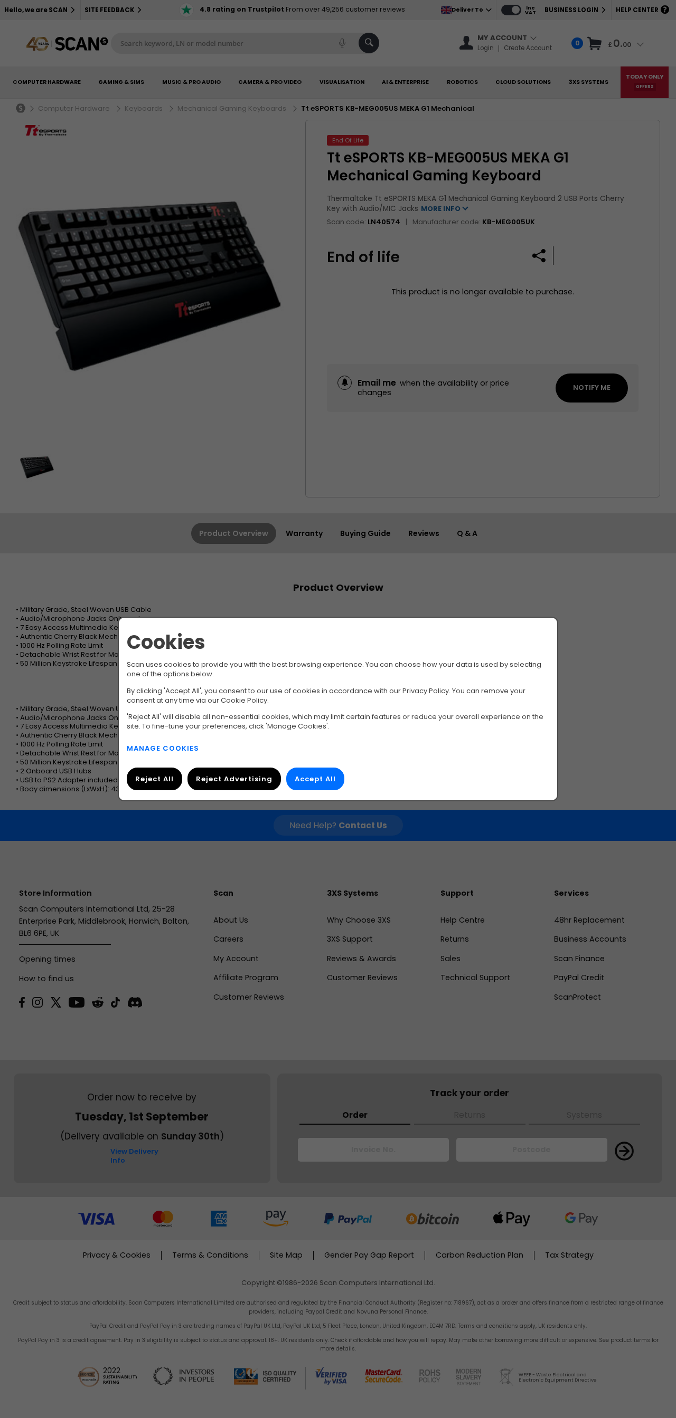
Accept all (315, 779)
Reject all (154, 779)
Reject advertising (234, 779)
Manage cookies (163, 748)
